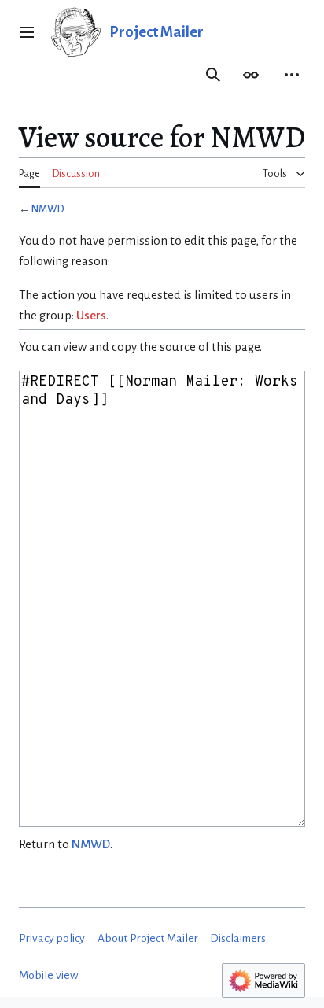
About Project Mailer (148, 938)
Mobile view (49, 975)
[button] (26, 32)
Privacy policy (52, 938)
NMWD (47, 209)
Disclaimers (238, 938)
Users (91, 315)
